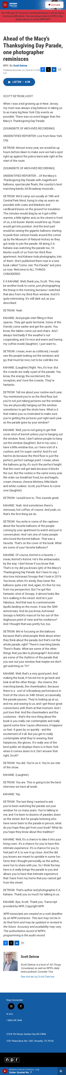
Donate (55, 4)
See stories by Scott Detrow (37, 976)
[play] (5, 1071)
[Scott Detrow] (10, 961)
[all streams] (62, 1071)
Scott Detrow (20, 65)
